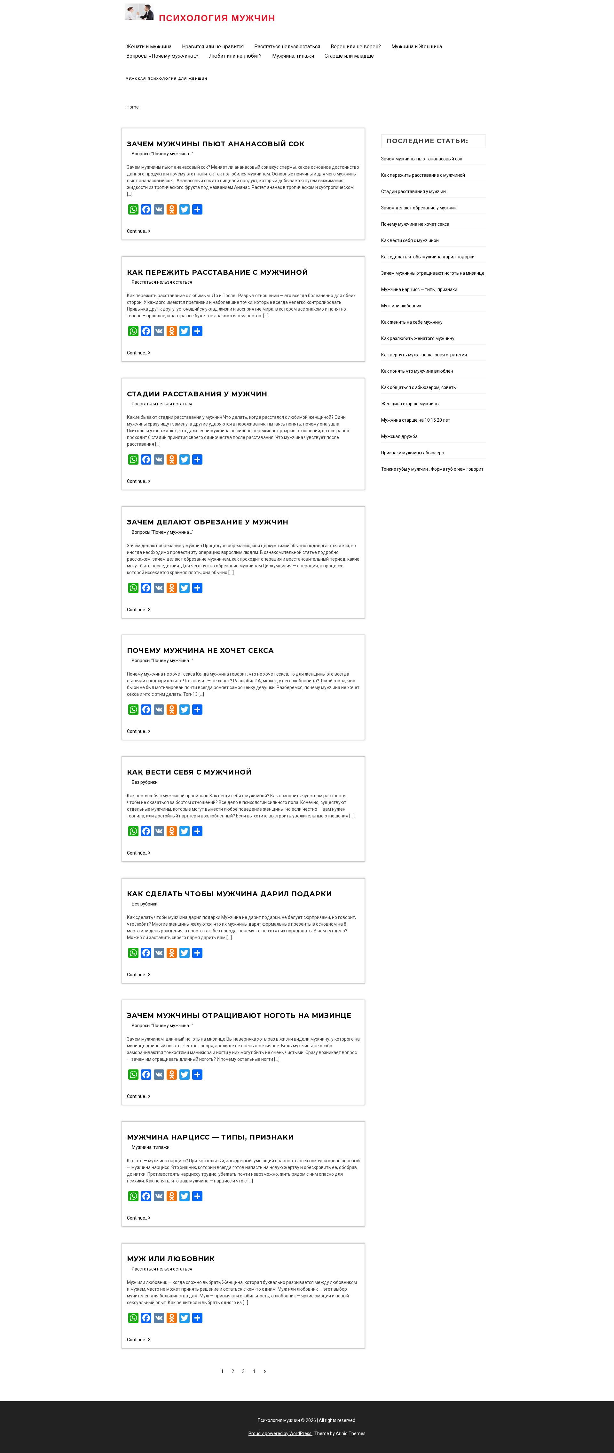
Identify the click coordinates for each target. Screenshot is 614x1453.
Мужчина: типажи (293, 56)
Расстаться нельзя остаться (287, 47)
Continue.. (138, 231)
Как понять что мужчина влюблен (417, 371)
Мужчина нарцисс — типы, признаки (210, 1137)
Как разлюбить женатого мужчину (417, 338)
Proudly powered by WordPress (280, 1433)
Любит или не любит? (235, 56)
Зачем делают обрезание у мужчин (207, 522)
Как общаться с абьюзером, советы (419, 387)
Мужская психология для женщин (167, 78)
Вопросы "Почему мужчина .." (162, 153)
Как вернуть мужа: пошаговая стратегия (424, 354)
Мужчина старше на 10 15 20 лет (415, 420)
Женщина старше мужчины (410, 403)
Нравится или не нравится (213, 47)
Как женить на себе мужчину (412, 322)
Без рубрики (145, 782)
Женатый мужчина (148, 47)
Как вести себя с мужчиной (189, 772)
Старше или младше (349, 56)
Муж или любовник (171, 1259)
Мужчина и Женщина (416, 47)
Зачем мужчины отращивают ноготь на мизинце (239, 1015)
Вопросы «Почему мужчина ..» (162, 56)
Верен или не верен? (356, 47)
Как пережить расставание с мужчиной (217, 272)
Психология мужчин (217, 18)
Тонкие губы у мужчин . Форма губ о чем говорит (432, 469)
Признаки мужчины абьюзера (412, 452)
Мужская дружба (399, 436)
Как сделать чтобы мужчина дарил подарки (229, 894)
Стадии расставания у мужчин (197, 394)
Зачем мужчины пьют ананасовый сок (216, 144)
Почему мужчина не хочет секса (200, 650)
